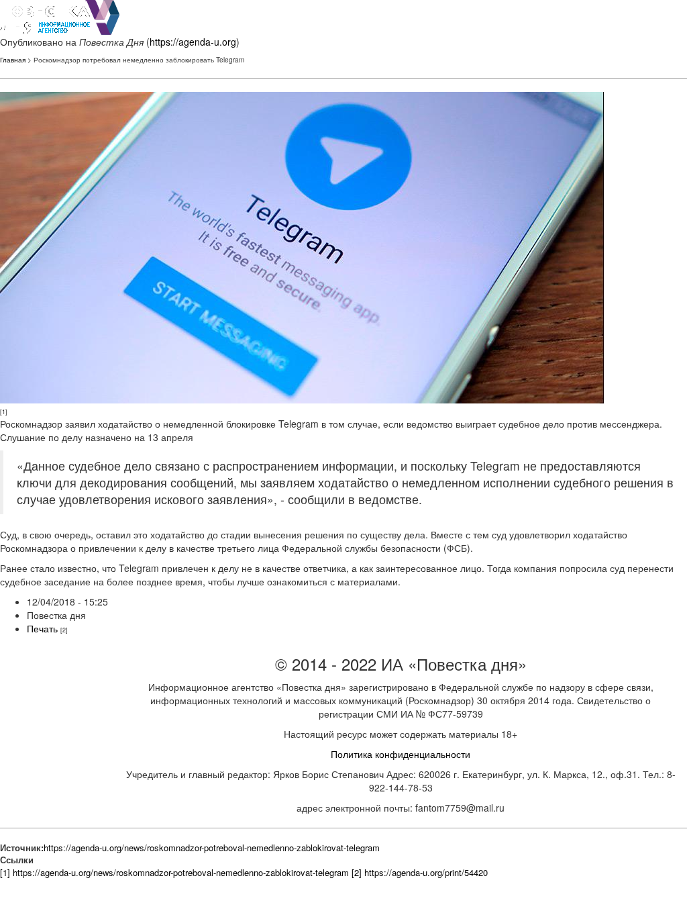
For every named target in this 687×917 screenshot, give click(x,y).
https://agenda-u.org (193, 41)
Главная (12, 59)
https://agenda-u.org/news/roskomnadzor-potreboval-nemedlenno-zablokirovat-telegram (212, 847)
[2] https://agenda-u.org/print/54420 (420, 872)
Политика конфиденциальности (400, 754)
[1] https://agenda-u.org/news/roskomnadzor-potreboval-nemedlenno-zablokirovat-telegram (174, 872)
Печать (42, 628)
